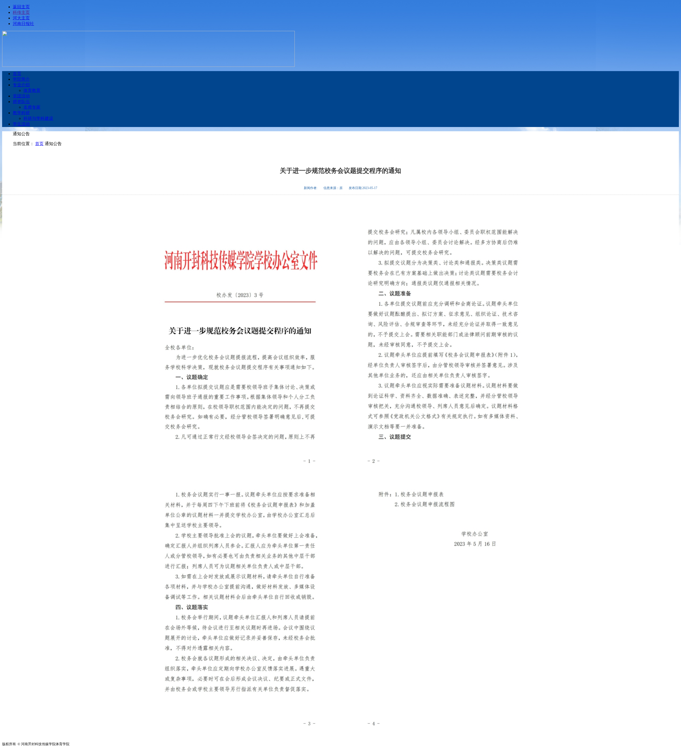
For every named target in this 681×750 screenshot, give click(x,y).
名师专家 (31, 107)
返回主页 (21, 7)
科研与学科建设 (38, 118)
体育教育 (31, 90)
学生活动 (21, 124)
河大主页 (21, 18)
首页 (17, 73)
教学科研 (21, 112)
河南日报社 (23, 23)
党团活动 (21, 96)
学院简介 (21, 79)
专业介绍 (21, 85)
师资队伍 (21, 101)
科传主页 (21, 12)
